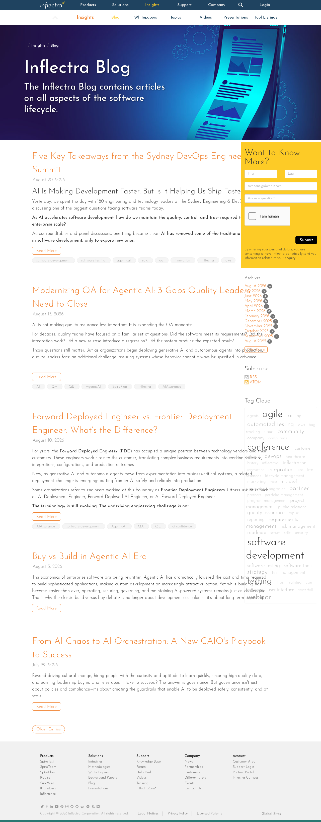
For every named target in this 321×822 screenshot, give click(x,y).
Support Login (243, 767)
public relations (292, 507)
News (189, 762)
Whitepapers (145, 18)
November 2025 (258, 326)
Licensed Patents (209, 813)
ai (291, 415)
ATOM (256, 382)
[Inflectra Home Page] (56, 5)
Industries (95, 762)
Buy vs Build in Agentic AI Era (89, 556)
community (291, 432)
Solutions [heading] (95, 756)
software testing (93, 260)
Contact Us (193, 788)
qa (161, 260)
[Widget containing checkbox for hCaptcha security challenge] (282, 216)
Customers (192, 772)
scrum (276, 533)
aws (228, 260)
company (256, 438)
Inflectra (145, 387)
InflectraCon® (146, 788)
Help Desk (144, 772)
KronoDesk (48, 788)
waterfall (305, 590)
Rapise (45, 778)
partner (299, 488)
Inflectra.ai (48, 794)
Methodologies (99, 767)
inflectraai (271, 463)
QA (54, 387)
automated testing (271, 425)
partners (254, 495)
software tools (298, 565)
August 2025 (255, 341)
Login (265, 5)
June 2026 (253, 296)
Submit (306, 240)
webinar (259, 597)
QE (72, 387)
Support (184, 5)
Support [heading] (142, 756)
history (253, 463)
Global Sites (271, 814)
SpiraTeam (48, 767)
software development (53, 260)
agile (274, 414)
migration (278, 489)
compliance (278, 438)
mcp (274, 482)
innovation (183, 260)
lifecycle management (284, 476)
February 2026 (257, 316)
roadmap (257, 532)
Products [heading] (47, 756)
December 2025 (258, 321)
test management (288, 573)
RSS (253, 377)
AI (38, 387)
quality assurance (266, 512)
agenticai (124, 260)
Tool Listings (266, 18)
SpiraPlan (120, 387)
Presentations (235, 18)
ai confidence (182, 526)
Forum (141, 767)
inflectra (208, 260)
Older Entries (48, 729)
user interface (282, 590)
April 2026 (254, 306)
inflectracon (294, 463)
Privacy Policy (178, 813)
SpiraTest (47, 762)
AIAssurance (172, 387)
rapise (294, 513)
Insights (152, 5)
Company (216, 5)
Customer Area (244, 762)
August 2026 (255, 286)
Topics (175, 18)
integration (281, 469)
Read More (46, 251)
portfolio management (284, 495)
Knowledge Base (148, 762)
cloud (269, 432)
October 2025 (256, 331)
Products (88, 5)
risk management (298, 526)
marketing (257, 482)
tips (281, 582)
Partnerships (194, 767)
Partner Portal (243, 772)
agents (253, 416)
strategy (258, 572)
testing (261, 581)
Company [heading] (192, 756)
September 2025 (259, 336)
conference (269, 447)
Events (189, 783)
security (301, 533)
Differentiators (195, 778)
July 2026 (252, 291)
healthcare (295, 457)
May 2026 (253, 301)
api (299, 416)
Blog (115, 18)
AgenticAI (94, 387)
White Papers (98, 772)
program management (267, 501)
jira (301, 470)
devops (274, 456)
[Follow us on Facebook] (47, 807)
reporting (256, 519)
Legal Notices (148, 813)
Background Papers (102, 778)
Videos (206, 18)
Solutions (120, 5)
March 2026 (255, 311)
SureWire (47, 783)
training (295, 582)
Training (142, 783)
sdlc (145, 260)
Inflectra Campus (245, 778)
